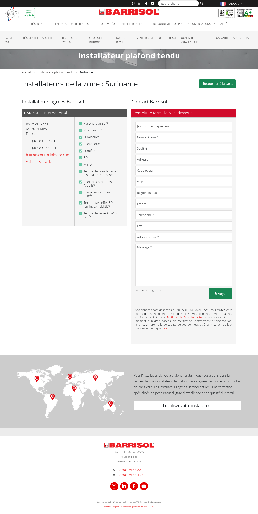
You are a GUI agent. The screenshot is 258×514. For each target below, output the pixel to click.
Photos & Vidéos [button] (105, 24)
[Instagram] (133, 3)
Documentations (199, 24)
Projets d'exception (134, 24)
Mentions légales (111, 506)
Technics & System (69, 40)
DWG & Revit (120, 40)
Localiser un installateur (189, 40)
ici (165, 328)
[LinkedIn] (140, 3)
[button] (231, 3)
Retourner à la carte (217, 83)
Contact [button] (246, 38)
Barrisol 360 (11, 40)
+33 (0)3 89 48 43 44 (130, 474)
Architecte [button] (49, 38)
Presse (171, 38)
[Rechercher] (201, 3)
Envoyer (220, 293)
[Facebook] (146, 3)
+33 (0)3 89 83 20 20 (130, 470)
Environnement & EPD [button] (167, 24)
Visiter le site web (38, 161)
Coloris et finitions (95, 40)
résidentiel (31, 38)
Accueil (27, 72)
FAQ (234, 38)
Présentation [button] (39, 24)
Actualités (221, 24)
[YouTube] (152, 3)
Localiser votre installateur (187, 405)
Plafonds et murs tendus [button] (71, 24)
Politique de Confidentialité (184, 317)
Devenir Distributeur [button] (148, 38)
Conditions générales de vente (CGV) (137, 506)
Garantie (222, 38)
